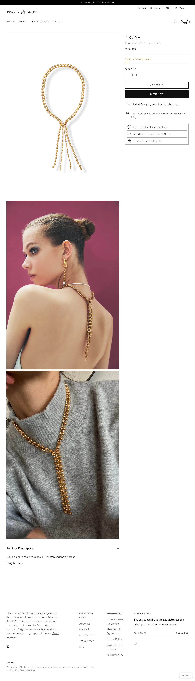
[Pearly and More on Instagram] (176, 8)
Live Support (87, 635)
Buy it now (156, 94)
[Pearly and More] (22, 12)
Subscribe (182, 632)
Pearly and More (135, 43)
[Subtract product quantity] (136, 75)
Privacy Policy (115, 654)
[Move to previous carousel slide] (179, 594)
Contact (84, 629)
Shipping (146, 104)
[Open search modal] (175, 21)
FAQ (82, 646)
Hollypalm (11, 670)
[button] (186, 675)
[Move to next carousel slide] (186, 594)
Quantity (130, 68)
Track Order (86, 640)
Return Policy (114, 639)
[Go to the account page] (181, 21)
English (183, 8)
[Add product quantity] (128, 75)
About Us (84, 623)
